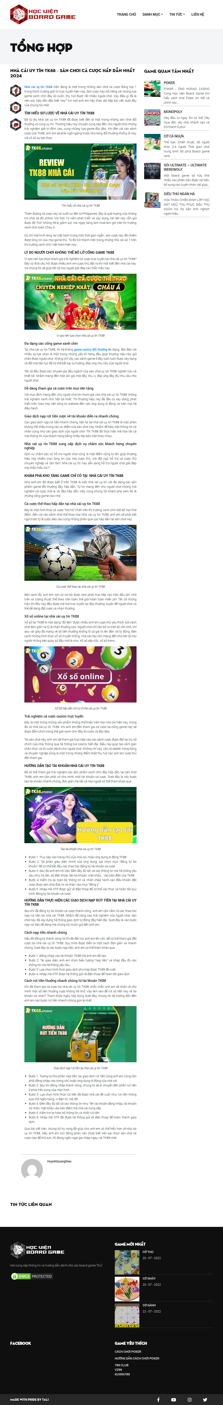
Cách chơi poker (128, 1351)
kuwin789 (122, 1374)
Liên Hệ (197, 14)
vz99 (118, 1370)
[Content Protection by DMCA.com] (32, 1276)
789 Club (121, 1365)
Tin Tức (175, 14)
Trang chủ (126, 14)
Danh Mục (151, 14)
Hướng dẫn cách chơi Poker (137, 1358)
